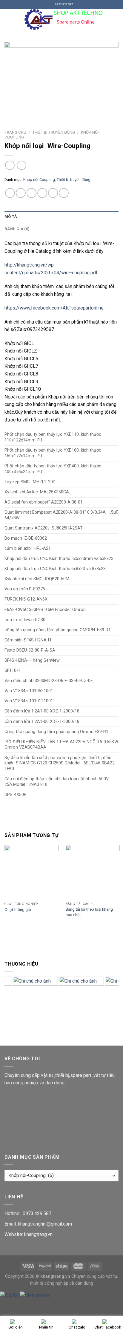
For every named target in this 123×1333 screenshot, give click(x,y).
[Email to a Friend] (42, 193)
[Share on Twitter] (31, 193)
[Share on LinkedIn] (64, 193)
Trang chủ (15, 132)
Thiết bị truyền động (53, 132)
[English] (10, 1295)
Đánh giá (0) (17, 229)
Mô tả (10, 216)
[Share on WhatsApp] (10, 193)
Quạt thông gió (17, 909)
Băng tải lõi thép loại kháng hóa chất (89, 912)
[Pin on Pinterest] (53, 193)
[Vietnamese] (35, 1295)
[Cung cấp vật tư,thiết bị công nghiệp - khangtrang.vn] (65, 19)
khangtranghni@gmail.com (45, 1224)
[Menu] (8, 19)
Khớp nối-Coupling (39, 179)
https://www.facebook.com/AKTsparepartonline (54, 308)
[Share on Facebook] (21, 193)
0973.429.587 (37, 1213)
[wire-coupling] (61, 80)
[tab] (61, 217)
